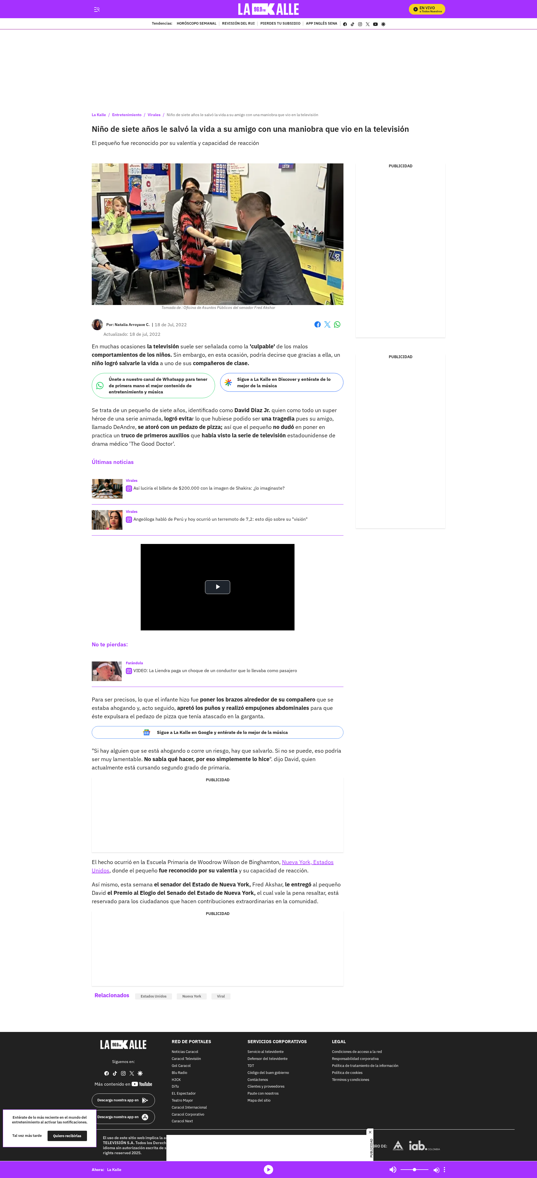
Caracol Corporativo (188, 1114)
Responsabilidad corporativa (355, 1059)
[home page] (268, 9)
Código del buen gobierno (268, 1073)
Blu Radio (179, 1073)
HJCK (176, 1080)
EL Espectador (184, 1093)
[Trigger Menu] (97, 9)
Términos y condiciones (350, 1080)
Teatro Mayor (182, 1100)
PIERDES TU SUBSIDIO (280, 24)
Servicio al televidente (266, 1052)
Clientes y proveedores (266, 1087)
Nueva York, (297, 862)
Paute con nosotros (263, 1093)
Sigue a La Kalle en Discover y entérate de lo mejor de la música (284, 382)
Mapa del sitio (259, 1100)
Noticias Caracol (185, 1052)
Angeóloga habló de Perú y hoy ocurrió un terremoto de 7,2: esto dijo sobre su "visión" (220, 519)
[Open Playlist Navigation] (444, 1169)
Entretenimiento (127, 115)
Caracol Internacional (189, 1107)
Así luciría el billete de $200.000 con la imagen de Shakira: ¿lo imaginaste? (209, 488)
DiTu (175, 1087)
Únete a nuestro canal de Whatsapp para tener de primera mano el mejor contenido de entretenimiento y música (158, 385)
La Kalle (99, 115)
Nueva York (191, 996)
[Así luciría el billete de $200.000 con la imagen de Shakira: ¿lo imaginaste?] (107, 489)
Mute (393, 1169)
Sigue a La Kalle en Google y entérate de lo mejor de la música (222, 732)
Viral (221, 996)
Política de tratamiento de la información (365, 1066)
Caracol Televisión (186, 1059)
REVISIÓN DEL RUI (238, 24)
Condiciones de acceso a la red (357, 1052)
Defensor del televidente (268, 1059)
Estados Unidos (153, 996)
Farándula (134, 663)
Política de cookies (347, 1073)
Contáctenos (258, 1080)
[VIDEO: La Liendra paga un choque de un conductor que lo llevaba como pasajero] (107, 671)
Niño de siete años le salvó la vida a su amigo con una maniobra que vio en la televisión (242, 115)
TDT (251, 1066)
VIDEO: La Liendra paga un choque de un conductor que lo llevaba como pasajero (215, 670)
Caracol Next (182, 1121)
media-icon (268, 1169)
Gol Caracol (181, 1066)
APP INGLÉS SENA (321, 24)
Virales (154, 115)
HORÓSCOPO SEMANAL (196, 24)
